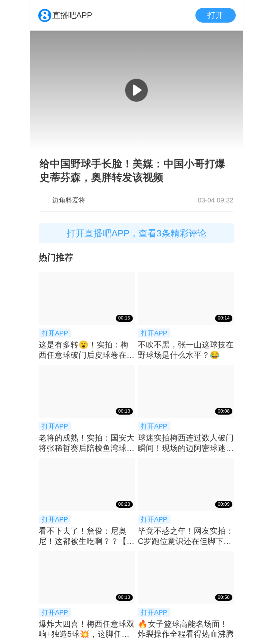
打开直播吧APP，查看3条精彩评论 (136, 233)
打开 (215, 15)
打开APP (55, 333)
